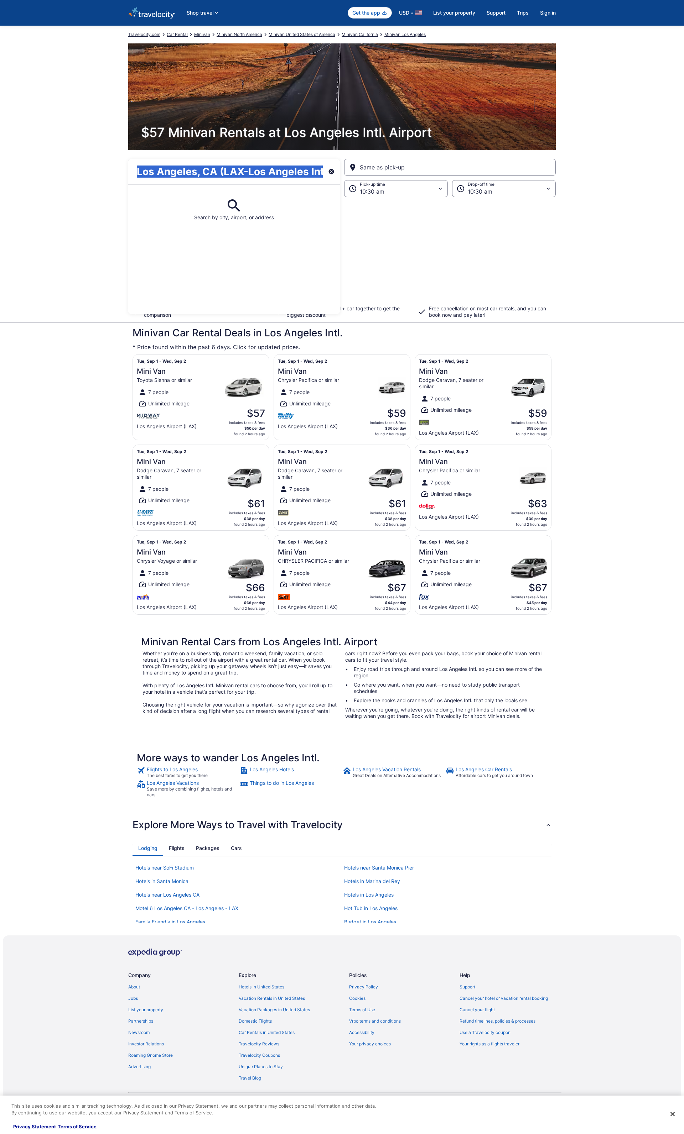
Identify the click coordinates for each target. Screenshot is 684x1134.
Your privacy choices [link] (370, 1043)
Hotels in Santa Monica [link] (161, 881)
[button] (342, 255)
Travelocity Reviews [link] (259, 1043)
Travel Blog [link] (250, 1078)
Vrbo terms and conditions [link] (375, 1021)
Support (496, 13)
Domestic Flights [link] (255, 1021)
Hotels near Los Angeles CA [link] (167, 895)
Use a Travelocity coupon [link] (485, 1032)
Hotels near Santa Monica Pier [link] (379, 868)
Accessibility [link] (361, 1032)
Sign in (548, 13)
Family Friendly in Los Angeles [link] (170, 922)
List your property (454, 13)
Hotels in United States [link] (261, 986)
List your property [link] (145, 1009)
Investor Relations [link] (146, 1043)
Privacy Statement (34, 1126)
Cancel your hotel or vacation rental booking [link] (504, 998)
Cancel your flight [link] (477, 1009)
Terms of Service (77, 1126)
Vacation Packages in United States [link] (274, 1009)
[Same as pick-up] (450, 167)
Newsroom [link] (139, 1032)
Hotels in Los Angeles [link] (369, 895)
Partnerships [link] (140, 1021)
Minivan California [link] (360, 34)
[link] (187, 772)
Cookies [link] (357, 998)
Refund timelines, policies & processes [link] (497, 1021)
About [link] (134, 986)
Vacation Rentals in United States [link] (272, 998)
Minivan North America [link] (239, 34)
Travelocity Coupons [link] (259, 1055)
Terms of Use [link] (362, 1009)
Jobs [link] (133, 998)
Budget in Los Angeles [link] (370, 922)
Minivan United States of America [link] (302, 34)
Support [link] (467, 986)
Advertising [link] (139, 1066)
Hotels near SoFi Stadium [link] (164, 868)
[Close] (672, 1114)
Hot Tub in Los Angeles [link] (371, 908)
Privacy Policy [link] (363, 986)
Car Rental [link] (177, 34)
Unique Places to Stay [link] (261, 1066)
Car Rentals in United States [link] (267, 1032)
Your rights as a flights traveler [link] (489, 1043)
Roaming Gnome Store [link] (150, 1055)
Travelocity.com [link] (144, 34)
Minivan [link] (202, 34)
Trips (523, 13)
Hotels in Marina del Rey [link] (372, 881)
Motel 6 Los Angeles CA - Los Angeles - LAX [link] (186, 908)
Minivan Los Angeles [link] (405, 34)
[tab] (148, 848)
